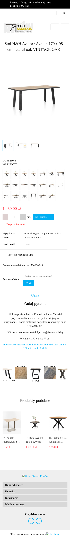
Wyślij (28, 283)
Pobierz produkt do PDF (20, 254)
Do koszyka (41, 217)
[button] (35, 485)
